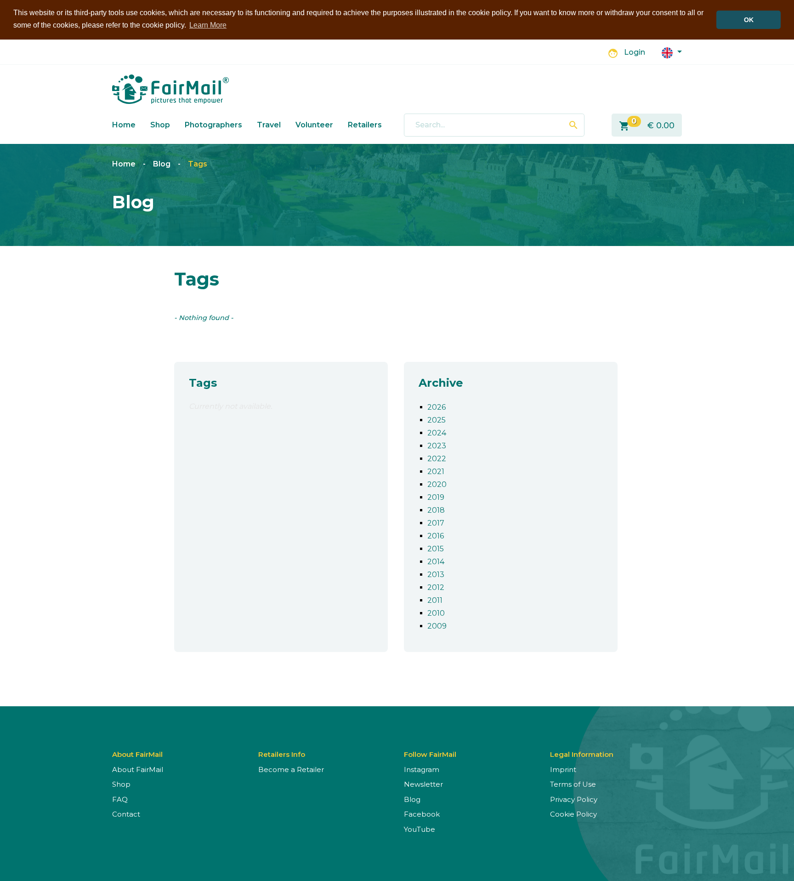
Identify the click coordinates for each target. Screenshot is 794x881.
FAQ (120, 799)
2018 (436, 510)
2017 (435, 523)
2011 (434, 600)
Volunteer (314, 124)
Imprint (563, 769)
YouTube (419, 829)
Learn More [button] (208, 25)
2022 (436, 458)
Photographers (213, 124)
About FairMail (137, 769)
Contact (126, 814)
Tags (197, 164)
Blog (161, 164)
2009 (437, 626)
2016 (435, 536)
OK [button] (749, 19)
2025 (436, 420)
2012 (435, 587)
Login (634, 52)
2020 (437, 484)
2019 (435, 497)
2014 (435, 561)
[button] (672, 52)
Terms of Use (573, 784)
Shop (160, 124)
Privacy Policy (573, 799)
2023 (436, 445)
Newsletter (423, 784)
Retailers (365, 124)
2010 (436, 613)
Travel (269, 124)
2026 (436, 407)
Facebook (422, 814)
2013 (435, 574)
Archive (441, 382)
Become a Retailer (291, 769)
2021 (435, 471)
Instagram (421, 769)
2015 (435, 548)
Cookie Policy (573, 814)
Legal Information (581, 754)
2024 (436, 433)
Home (124, 124)
